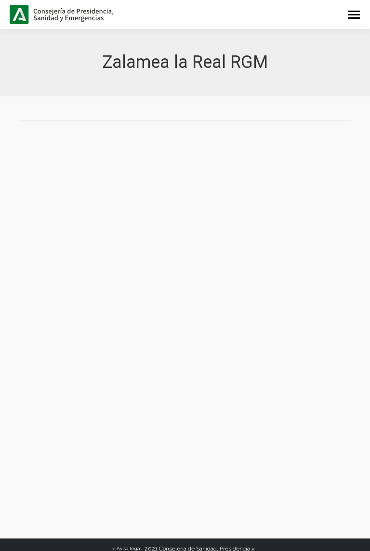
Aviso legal (129, 548)
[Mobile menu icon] (354, 15)
